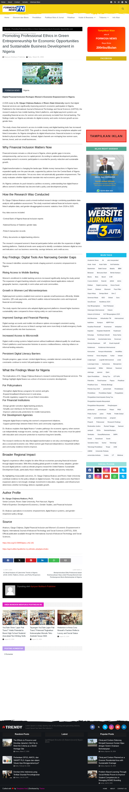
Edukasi (98, 289)
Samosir (121, 426)
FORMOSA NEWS (12, 90)
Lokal (119, 360)
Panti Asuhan (101, 380)
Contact (17, 2)
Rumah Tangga (109, 426)
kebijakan (118, 327)
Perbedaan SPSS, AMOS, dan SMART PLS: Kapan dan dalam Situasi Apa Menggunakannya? (26, 760)
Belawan (91, 273)
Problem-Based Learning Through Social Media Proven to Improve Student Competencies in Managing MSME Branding (112, 776)
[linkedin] (123, 727)
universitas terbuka (94, 455)
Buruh (104, 277)
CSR (110, 277)
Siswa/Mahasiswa (104, 434)
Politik (109, 414)
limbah (120, 356)
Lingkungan (92, 360)
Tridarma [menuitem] (102, 17)
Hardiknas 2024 (104, 302)
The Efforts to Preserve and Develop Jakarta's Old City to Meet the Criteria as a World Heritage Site (25, 744)
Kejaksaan (117, 331)
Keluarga (91, 335)
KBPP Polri (110, 322)
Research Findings (114, 422)
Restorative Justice (94, 426)
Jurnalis (25, 2)
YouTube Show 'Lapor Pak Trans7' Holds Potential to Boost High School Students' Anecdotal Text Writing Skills (14, 631)
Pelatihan (121, 380)
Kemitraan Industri (103, 335)
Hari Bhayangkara (94, 306)
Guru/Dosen (92, 302)
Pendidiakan (119, 389)
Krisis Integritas (102, 356)
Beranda (7, 29)
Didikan (90, 285)
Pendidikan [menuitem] (36, 17)
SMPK (115, 434)
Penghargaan (112, 405)
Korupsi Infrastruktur (105, 351)
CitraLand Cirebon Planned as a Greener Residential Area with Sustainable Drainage (112, 760)
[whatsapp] (114, 476)
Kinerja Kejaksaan (94, 343)
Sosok (108, 439)
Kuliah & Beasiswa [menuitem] (86, 17)
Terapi (108, 447)
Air (103, 260)
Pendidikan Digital (105, 393)
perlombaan (102, 410)
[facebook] (111, 2)
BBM (119, 268)
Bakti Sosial (102, 268)
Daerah (103, 281)
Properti (90, 422)
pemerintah (107, 389)
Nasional (119, 368)
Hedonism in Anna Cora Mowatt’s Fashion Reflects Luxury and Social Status (68, 630)
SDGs (98, 430)
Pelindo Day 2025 (94, 389)
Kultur (112, 356)
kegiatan (90, 331)
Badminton (91, 268)
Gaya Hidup (92, 293)
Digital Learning (101, 285)
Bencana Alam (102, 273)
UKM (115, 447)
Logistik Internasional (106, 360)
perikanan (91, 410)
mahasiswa (106, 364)
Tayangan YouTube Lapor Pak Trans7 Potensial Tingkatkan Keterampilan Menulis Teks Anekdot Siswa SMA (42, 631)
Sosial (90, 439)
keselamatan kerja (104, 339)
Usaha (106, 455)
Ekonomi (107, 289)
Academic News (93, 260)
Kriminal (90, 356)
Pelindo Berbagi (106, 385)
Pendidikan (91, 393)
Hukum (110, 310)
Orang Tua (106, 376)
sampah (90, 430)
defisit (112, 281)
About (10, 2)
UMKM (90, 451)
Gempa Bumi (103, 293)
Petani (112, 410)
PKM (119, 410)
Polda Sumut (92, 414)
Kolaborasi (91, 347)
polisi (101, 414)
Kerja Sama (117, 335)
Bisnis (90, 277)
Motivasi (109, 368)
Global (110, 298)
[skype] (126, 2)
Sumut (104, 443)
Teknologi (113, 443)
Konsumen (91, 351)
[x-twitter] (115, 2)
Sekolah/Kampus (110, 430)
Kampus (100, 322)
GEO (103, 298)
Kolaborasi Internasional (106, 347)
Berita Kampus (115, 273)
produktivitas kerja (100, 418)
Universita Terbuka (102, 451)
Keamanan (108, 327)
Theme (41, 788)
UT (113, 455)
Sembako (91, 434)
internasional (119, 318)
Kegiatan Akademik (103, 331)
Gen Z (113, 293)
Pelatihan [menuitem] (71, 17)
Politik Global (118, 414)
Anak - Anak (92, 264)
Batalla (112, 268)
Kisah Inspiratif (114, 343)
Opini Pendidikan (93, 376)
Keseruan (117, 339)
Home (3, 2)
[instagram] (118, 2)
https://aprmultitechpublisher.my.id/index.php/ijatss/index (26, 549)
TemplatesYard (22, 788)
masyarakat (91, 368)
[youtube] (114, 470)
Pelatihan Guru (93, 385)
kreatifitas (119, 351)
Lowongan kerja (93, 364)
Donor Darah (115, 285)
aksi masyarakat (112, 260)
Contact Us (122, 788)
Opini (107, 372)
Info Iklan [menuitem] (116, 17)
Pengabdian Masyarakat (96, 405)
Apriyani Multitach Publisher (15, 57)
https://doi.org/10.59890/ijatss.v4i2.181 (18, 543)
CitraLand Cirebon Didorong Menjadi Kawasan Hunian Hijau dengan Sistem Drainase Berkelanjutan (111, 744)
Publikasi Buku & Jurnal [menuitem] (54, 17)
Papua (112, 380)
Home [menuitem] (6, 17)
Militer (101, 368)
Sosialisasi (99, 439)
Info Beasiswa (92, 318)
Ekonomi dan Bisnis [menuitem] (21, 17)
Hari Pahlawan (108, 306)
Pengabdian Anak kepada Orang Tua (100, 397)
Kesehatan (91, 339)
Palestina (91, 380)
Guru (118, 298)
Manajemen (117, 364)
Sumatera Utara (93, 443)
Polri (89, 418)
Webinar (120, 455)
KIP (105, 343)
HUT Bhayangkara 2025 (111, 314)
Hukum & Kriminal (94, 314)
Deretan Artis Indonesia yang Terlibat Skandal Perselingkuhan (26, 773)
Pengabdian (119, 393)
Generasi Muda (93, 298)
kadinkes (91, 322)
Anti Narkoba (114, 264)
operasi (99, 372)
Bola (96, 277)
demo (119, 281)
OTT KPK (117, 376)
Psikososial (100, 422)
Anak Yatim (103, 264)
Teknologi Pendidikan (95, 447)
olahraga (91, 372)
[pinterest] (122, 2)
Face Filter (117, 289)
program (113, 418)
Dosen (90, 289)
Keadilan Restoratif (94, 327)
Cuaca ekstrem (93, 281)
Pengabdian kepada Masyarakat (99, 401)
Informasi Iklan (35, 2)
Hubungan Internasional (96, 310)
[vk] (89, 476)
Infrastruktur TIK (106, 318)
